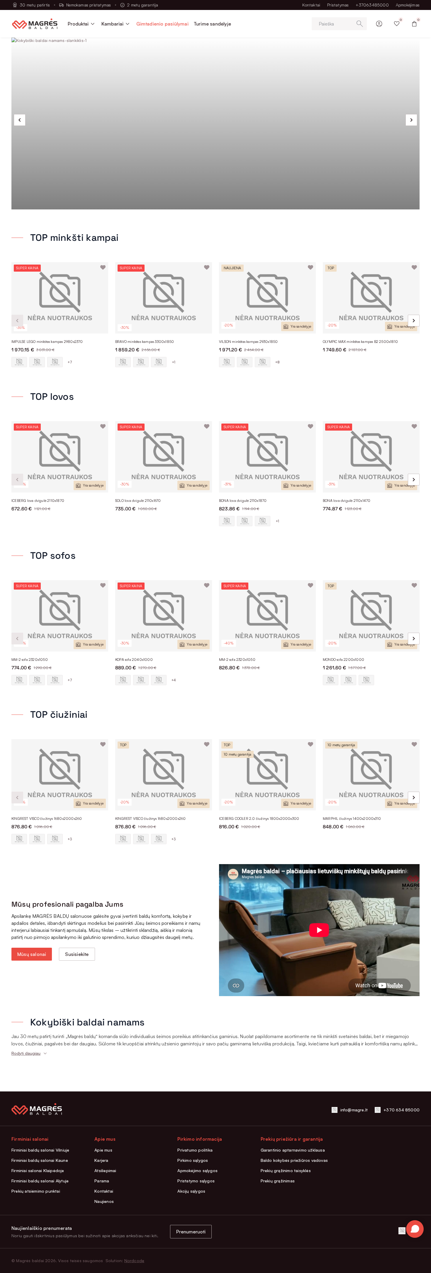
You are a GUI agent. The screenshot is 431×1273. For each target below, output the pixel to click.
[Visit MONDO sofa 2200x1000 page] (371, 615)
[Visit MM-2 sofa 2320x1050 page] (59, 615)
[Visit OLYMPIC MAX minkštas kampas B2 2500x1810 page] (371, 298)
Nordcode (134, 1260)
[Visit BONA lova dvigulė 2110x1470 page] (371, 456)
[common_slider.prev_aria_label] (20, 120)
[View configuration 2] (37, 362)
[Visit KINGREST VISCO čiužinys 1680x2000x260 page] (59, 774)
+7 (69, 362)
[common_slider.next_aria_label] (411, 120)
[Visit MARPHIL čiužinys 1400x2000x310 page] (371, 774)
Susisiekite (77, 954)
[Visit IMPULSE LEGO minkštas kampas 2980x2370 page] (59, 298)
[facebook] (401, 1230)
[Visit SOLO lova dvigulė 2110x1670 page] (163, 456)
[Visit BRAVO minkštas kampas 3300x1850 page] (163, 298)
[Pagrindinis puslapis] (34, 23)
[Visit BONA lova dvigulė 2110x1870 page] (267, 456)
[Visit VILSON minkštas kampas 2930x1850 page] (267, 298)
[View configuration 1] (19, 362)
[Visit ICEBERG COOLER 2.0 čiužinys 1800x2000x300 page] (267, 774)
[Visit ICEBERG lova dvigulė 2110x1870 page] (59, 456)
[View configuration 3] (55, 362)
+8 (277, 362)
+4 (173, 680)
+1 (173, 362)
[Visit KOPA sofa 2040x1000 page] (163, 615)
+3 (69, 839)
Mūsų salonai (31, 954)
